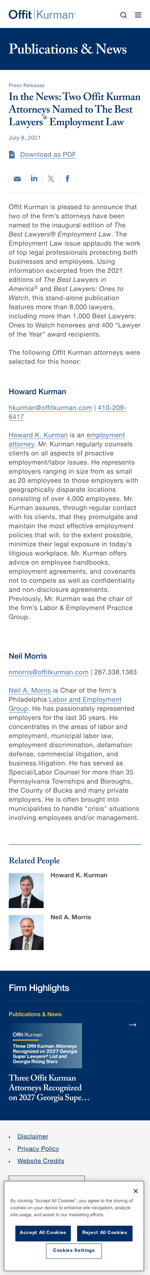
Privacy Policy (38, 1150)
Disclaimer (32, 1137)
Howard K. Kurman (38, 436)
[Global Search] (123, 15)
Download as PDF (48, 155)
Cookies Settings (74, 1251)
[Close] (135, 1191)
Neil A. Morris (30, 691)
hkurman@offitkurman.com (50, 408)
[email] (17, 179)
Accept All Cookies (43, 1233)
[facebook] (67, 179)
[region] (73, 1226)
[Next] (133, 1024)
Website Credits (41, 1162)
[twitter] (51, 179)
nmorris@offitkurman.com (49, 673)
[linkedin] (34, 179)
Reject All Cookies (104, 1233)
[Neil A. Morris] (26, 932)
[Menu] (138, 15)
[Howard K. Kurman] (26, 890)
